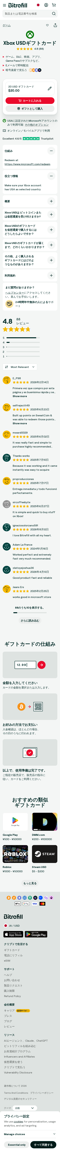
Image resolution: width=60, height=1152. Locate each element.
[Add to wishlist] (47, 25)
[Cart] (54, 5)
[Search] (53, 13)
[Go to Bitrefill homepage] (17, 5)
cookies (18, 1121)
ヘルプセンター (14, 292)
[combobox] (27, 13)
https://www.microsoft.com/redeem (27, 164)
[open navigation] (4, 5)
